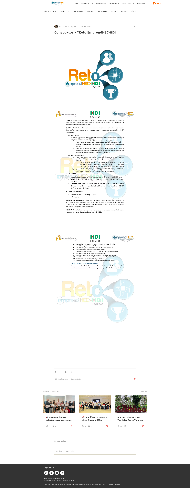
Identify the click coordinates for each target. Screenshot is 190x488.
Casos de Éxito (78, 11)
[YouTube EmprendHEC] (57, 473)
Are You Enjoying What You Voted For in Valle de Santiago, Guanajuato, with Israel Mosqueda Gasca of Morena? (129, 418)
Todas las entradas (49, 11)
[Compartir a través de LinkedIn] (66, 372)
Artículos (123, 11)
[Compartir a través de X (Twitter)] (61, 372)
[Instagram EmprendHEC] (62, 473)
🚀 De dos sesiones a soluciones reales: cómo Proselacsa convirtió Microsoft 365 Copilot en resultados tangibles (58, 418)
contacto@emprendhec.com (56, 478)
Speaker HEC (64, 11)
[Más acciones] (134, 26)
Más (132, 11)
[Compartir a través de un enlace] (71, 372)
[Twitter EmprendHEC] (51, 473)
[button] (144, 11)
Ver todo (144, 391)
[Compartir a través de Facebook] (55, 372)
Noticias (113, 11)
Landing (90, 11)
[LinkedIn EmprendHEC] (46, 473)
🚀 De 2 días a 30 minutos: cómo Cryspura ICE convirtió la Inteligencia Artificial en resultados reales (95, 418)
